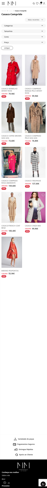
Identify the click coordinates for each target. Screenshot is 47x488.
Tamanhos (8, 31)
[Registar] (44, 3)
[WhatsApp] (43, 484)
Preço (6, 42)
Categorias (8, 26)
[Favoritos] (37, 3)
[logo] (12, 3)
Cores (6, 37)
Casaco (11, 11)
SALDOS (4, 11)
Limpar (7, 48)
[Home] (23, 467)
